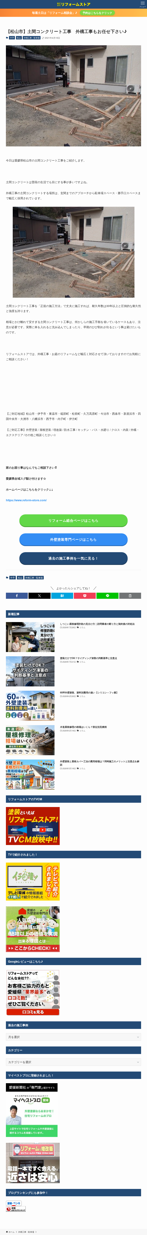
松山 (19, 37)
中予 (12, 37)
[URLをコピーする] (130, 596)
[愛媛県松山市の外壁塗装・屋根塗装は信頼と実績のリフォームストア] (73, 4)
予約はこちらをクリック (97, 13)
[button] (17, 596)
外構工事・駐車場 (32, 37)
